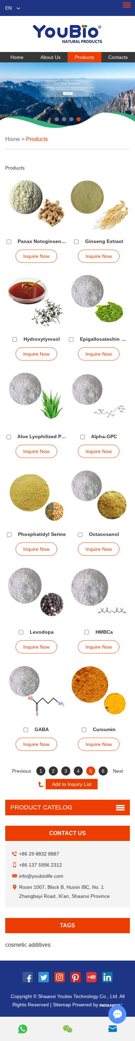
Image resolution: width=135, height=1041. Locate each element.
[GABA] (36, 691)
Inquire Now (36, 256)
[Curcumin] (99, 691)
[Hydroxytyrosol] (36, 300)
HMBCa (104, 632)
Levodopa (42, 632)
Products (84, 57)
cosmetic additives (28, 945)
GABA (42, 729)
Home (17, 57)
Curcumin (104, 729)
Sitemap (62, 1004)
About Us (50, 57)
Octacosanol (104, 534)
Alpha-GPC (104, 436)
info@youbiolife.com (41, 876)
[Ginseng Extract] (99, 203)
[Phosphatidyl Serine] (36, 495)
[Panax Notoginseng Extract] (36, 203)
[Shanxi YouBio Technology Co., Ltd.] (67, 34)
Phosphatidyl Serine (42, 534)
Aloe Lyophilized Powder (46, 436)
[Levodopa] (36, 593)
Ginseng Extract (104, 241)
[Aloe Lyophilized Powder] (36, 398)
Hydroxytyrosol (42, 339)
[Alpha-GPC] (99, 398)
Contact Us (67, 833)
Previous (21, 771)
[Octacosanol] (99, 495)
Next (118, 771)
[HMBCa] (99, 593)
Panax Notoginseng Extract (50, 241)
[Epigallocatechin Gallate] (99, 300)
